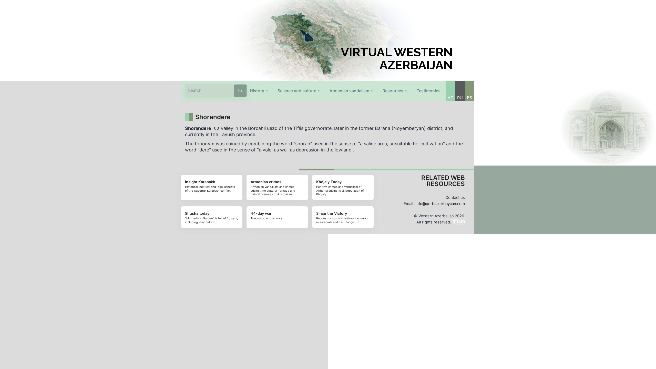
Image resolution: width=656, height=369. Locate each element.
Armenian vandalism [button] (349, 90)
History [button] (257, 90)
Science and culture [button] (297, 90)
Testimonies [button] (428, 90)
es (469, 97)
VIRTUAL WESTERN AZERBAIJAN (397, 58)
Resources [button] (393, 90)
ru (460, 97)
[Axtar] (240, 90)
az (450, 97)
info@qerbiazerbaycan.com (440, 203)
